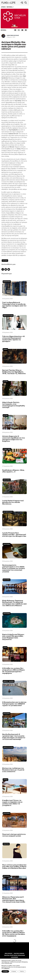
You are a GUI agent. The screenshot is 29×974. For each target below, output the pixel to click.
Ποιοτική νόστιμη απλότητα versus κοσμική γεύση (14, 835)
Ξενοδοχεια (6, 480)
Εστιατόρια (6, 713)
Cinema (5, 349)
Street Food (7, 449)
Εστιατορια (6, 579)
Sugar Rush (6, 281)
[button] (22, 3)
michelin (4, 260)
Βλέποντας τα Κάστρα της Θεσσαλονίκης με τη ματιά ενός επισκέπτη (13, 770)
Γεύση (5, 647)
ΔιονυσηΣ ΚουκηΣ (13, 35)
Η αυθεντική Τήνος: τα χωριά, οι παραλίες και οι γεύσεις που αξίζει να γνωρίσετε (12, 802)
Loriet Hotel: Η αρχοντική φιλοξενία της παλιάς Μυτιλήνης (13, 502)
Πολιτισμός (6, 613)
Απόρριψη (13, 971)
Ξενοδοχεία (6, 944)
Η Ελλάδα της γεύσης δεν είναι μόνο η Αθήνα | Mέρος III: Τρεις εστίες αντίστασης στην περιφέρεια (13, 933)
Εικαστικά (6, 844)
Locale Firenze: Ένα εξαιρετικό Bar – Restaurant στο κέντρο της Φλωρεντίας (14, 534)
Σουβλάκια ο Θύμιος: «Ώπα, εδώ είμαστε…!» (13, 471)
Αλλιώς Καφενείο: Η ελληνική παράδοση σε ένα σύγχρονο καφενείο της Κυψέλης (13, 438)
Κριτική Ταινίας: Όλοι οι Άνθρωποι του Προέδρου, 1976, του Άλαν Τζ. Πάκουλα (14, 372)
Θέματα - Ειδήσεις (8, 681)
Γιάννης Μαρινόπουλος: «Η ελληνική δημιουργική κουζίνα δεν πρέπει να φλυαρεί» (13, 338)
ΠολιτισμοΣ (6, 544)
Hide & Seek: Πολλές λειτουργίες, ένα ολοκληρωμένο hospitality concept (13, 404)
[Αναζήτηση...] (26, 3)
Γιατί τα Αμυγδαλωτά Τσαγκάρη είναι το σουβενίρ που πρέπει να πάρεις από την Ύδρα (14, 305)
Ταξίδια (5, 779)
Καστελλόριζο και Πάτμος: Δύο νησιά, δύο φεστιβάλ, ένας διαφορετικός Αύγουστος (13, 637)
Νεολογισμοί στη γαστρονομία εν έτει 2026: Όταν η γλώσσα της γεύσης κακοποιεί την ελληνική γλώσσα (13, 568)
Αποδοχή (5, 971)
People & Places (8, 315)
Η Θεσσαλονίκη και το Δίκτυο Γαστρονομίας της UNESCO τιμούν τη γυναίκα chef (14, 704)
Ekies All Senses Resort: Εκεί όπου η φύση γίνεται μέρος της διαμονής (14, 951)
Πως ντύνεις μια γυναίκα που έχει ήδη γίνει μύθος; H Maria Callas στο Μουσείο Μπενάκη (14, 866)
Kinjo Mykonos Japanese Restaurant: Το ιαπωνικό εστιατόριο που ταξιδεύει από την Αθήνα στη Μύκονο (14, 603)
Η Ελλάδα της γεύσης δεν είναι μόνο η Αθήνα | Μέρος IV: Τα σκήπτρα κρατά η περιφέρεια (13, 670)
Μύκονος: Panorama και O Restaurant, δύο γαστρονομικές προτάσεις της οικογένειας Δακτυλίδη (13, 899)
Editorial (10, 7)
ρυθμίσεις (6, 968)
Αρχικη (3, 7)
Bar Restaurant (8, 512)
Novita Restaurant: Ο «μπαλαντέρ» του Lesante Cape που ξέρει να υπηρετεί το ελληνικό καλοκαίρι (13, 736)
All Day (5, 381)
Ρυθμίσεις (22, 971)
